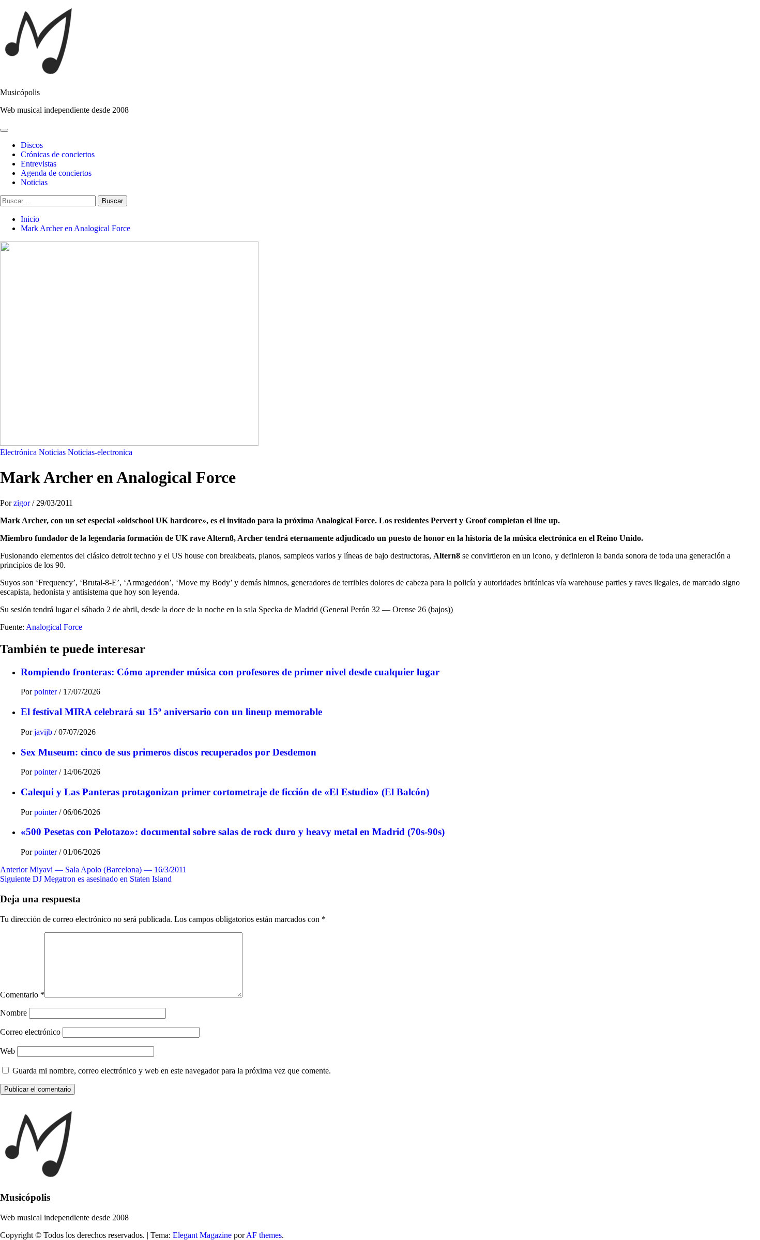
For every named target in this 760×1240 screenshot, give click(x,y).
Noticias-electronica (100, 452)
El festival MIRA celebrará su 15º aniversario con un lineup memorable (171, 711)
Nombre (13, 1012)
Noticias (34, 182)
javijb (44, 732)
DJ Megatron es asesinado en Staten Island (86, 878)
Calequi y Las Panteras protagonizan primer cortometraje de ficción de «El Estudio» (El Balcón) (225, 792)
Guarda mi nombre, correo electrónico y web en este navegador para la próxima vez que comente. (171, 1070)
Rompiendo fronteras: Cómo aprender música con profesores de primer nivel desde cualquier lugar (230, 672)
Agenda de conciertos (56, 173)
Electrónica (18, 452)
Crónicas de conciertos (58, 154)
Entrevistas (38, 163)
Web (7, 1051)
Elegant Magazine (202, 1235)
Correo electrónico (30, 1031)
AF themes (264, 1235)
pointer (46, 691)
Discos (32, 145)
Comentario (22, 994)
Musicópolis (20, 92)
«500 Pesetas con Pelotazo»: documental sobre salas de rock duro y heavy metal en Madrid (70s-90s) (233, 831)
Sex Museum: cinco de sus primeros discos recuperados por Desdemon (168, 752)
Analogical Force (54, 627)
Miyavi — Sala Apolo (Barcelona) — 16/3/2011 (93, 869)
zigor (22, 502)
